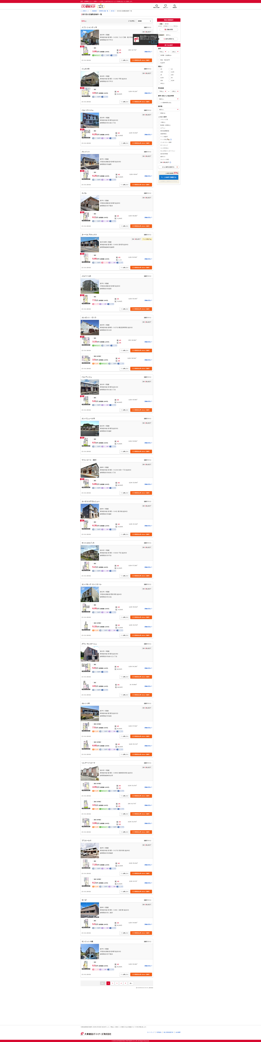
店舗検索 (94, 11)
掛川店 (112, 11)
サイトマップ (150, 1032)
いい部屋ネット (85, 11)
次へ (154, 42)
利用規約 (159, 1032)
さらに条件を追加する (168, 167)
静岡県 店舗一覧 (103, 11)
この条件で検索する (170, 177)
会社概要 (178, 1032)
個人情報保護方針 (168, 1032)
